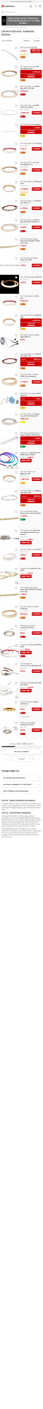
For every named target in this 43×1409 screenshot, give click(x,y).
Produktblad (24, 716)
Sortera (37, 41)
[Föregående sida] (11, 759)
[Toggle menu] (40, 6)
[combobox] (22, 759)
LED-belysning (8, 27)
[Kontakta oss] (31, 6)
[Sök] (3, 12)
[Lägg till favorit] (16, 48)
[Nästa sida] (32, 759)
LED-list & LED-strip (20, 27)
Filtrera (26, 41)
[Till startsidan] (8, 6)
